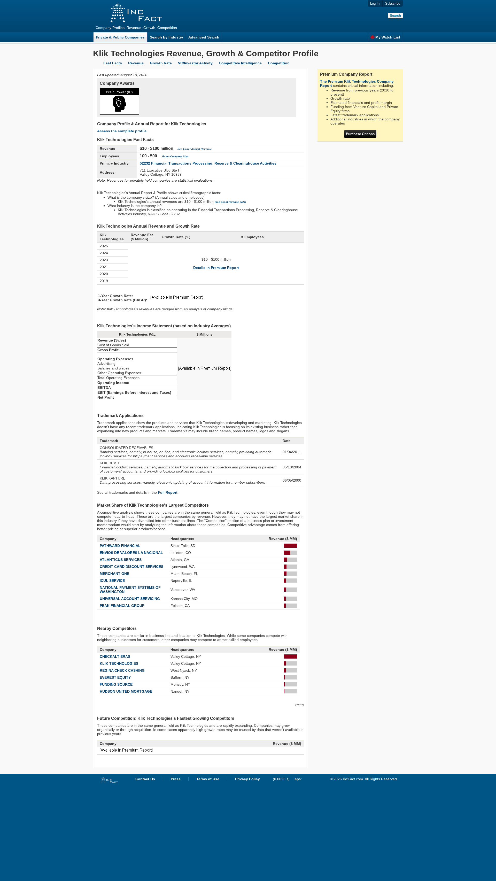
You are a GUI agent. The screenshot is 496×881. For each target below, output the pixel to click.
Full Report (167, 492)
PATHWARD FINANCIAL (120, 546)
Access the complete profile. (122, 131)
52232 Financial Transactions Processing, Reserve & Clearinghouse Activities (208, 163)
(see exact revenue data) (230, 201)
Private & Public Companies (120, 37)
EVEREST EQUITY (115, 677)
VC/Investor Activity (195, 63)
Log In (374, 3)
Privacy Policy (247, 779)
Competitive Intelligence (240, 63)
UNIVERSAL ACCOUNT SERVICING (130, 599)
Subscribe (392, 3)
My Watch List (387, 37)
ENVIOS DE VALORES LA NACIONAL (131, 553)
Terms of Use (207, 779)
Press (176, 779)
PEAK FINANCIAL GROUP (122, 606)
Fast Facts (112, 63)
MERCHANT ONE (114, 573)
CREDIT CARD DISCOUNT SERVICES (131, 567)
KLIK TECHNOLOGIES (119, 663)
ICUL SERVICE (112, 580)
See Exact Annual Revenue (194, 149)
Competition (279, 63)
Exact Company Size (175, 156)
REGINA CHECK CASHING (122, 670)
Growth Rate (161, 63)
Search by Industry (166, 37)
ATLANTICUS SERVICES (121, 560)
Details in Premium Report (216, 268)
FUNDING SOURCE (116, 684)
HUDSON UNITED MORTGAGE (126, 691)
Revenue (136, 63)
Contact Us (145, 779)
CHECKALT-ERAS (115, 656)
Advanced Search (203, 37)
